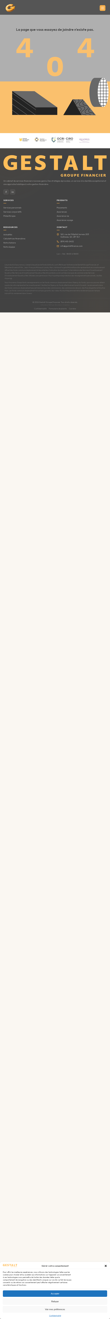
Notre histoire (9, 242)
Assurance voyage (65, 220)
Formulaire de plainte (58, 309)
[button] (105, 1265)
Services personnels (12, 207)
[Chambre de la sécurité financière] (40, 140)
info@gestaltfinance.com (71, 246)
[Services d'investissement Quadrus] (84, 140)
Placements (62, 207)
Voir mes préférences (55, 1309)
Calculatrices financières (14, 238)
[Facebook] (6, 192)
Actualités (7, 234)
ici (11, 278)
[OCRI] (62, 140)
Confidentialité (55, 1316)
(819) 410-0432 (67, 241)
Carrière (72, 309)
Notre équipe (9, 247)
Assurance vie (63, 216)
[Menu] (102, 8)
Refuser (55, 1301)
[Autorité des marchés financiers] (24, 140)
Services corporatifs (12, 212)
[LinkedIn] (12, 192)
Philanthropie (9, 216)
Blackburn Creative (62, 305)
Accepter (55, 1293)
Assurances (62, 212)
